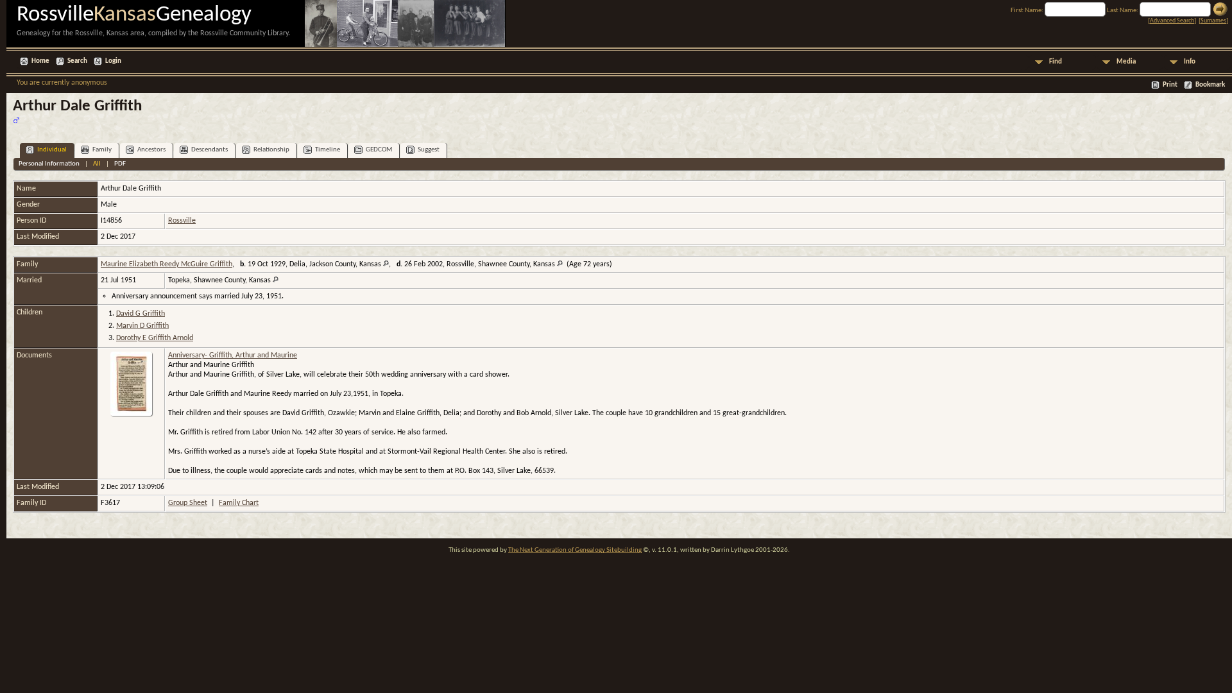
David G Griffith (140, 314)
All (97, 163)
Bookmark (1210, 85)
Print (1170, 85)
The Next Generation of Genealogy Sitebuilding (575, 550)
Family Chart (239, 503)
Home (40, 61)
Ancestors (151, 149)
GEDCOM (379, 149)
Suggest (429, 149)
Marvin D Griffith (142, 326)
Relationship (271, 149)
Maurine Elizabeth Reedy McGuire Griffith (166, 264)
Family (102, 149)
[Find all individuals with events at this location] (386, 264)
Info (1189, 61)
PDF (120, 163)
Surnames (1213, 20)
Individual (52, 149)
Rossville (182, 221)
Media (1126, 61)
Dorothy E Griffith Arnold (154, 338)
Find (1055, 61)
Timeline (327, 149)
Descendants (209, 149)
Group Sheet (187, 503)
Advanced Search (1172, 20)
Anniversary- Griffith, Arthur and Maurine (232, 355)
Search (77, 61)
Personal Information (49, 163)
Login (113, 61)
